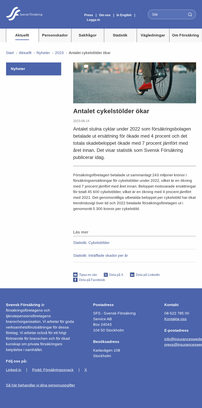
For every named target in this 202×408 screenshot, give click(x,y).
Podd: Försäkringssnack (53, 370)
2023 (59, 53)
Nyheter (43, 53)
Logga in (93, 19)
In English (124, 15)
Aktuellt (22, 35)
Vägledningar (153, 35)
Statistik (120, 35)
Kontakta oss (175, 319)
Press (89, 15)
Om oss (105, 15)
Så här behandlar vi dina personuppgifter (40, 385)
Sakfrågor (87, 35)
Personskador (55, 35)
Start (10, 53)
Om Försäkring (185, 35)
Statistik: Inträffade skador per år (100, 255)
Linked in (13, 370)
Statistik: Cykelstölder (91, 243)
